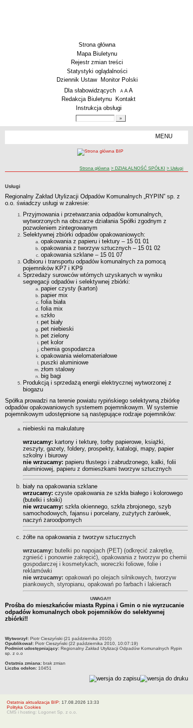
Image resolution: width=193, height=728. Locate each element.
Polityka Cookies (24, 707)
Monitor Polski (119, 79)
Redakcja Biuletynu (86, 99)
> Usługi (175, 168)
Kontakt (125, 99)
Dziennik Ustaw (77, 79)
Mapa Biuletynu (97, 53)
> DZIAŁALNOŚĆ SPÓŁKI (138, 168)
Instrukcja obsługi (99, 108)
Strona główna (97, 44)
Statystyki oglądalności (97, 71)
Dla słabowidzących (90, 90)
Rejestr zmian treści (97, 62)
